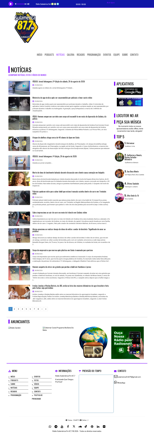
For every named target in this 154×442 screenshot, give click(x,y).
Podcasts (49, 54)
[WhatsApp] (49, 426)
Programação (94, 54)
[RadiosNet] (128, 338)
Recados (81, 54)
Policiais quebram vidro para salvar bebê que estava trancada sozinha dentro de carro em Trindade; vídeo (69, 193)
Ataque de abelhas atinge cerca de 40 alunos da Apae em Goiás (56, 138)
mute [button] (16, 4)
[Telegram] (55, 426)
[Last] (46, 309)
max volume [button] (28, 4)
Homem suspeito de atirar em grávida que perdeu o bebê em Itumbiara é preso (61, 267)
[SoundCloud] (80, 426)
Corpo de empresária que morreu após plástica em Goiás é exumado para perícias (62, 250)
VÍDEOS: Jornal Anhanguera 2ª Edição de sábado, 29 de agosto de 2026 (58, 82)
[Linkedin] (98, 426)
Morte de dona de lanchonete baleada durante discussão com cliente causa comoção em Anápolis (68, 173)
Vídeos (36, 384)
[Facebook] (68, 426)
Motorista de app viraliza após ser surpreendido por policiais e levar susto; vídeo (62, 98)
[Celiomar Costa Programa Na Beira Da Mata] (59, 338)
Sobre (125, 54)
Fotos (36, 380)
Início (39, 54)
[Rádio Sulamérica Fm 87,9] (93, 338)
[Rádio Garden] (25, 338)
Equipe (116, 54)
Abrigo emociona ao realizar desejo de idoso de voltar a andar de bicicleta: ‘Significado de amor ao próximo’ (69, 230)
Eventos (107, 54)
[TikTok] (86, 426)
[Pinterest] (92, 426)
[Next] (42, 309)
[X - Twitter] (74, 426)
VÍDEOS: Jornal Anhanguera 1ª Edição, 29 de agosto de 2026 (54, 156)
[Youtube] (61, 426)
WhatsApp (121, 383)
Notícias (60, 54)
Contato (134, 54)
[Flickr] (104, 426)
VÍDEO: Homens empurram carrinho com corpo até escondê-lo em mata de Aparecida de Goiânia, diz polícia (69, 118)
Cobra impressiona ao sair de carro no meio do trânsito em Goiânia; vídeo (59, 213)
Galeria (70, 54)
